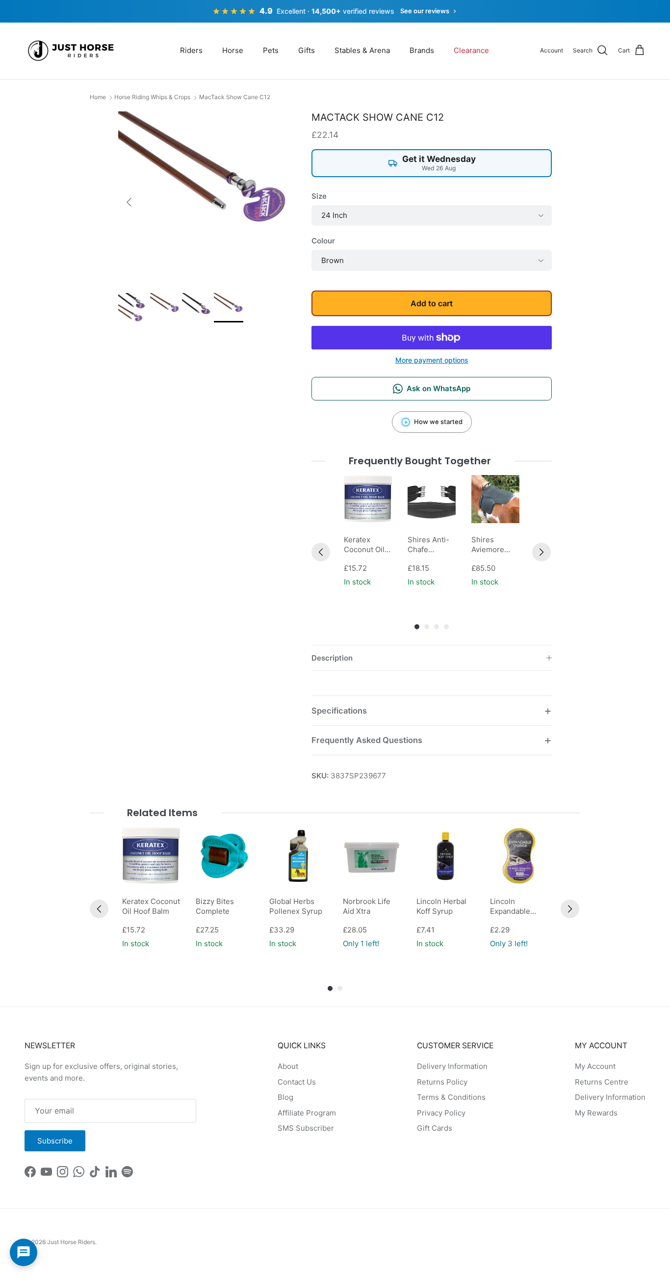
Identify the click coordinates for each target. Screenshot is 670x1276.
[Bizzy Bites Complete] (225, 856)
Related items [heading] (162, 812)
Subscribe (55, 1140)
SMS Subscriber (306, 1128)
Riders (191, 50)
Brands (422, 50)
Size (319, 196)
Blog (285, 1097)
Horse (232, 50)
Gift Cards (434, 1128)
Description (332, 658)
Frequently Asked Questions (366, 740)
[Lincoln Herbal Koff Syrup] (445, 856)
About (288, 1066)
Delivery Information (452, 1066)
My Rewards (596, 1112)
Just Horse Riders (71, 1242)
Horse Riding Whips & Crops (152, 97)
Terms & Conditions (451, 1097)
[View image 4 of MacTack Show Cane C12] (228, 307)
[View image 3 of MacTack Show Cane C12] (196, 307)
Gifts (306, 50)
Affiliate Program (307, 1112)
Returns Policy (442, 1082)
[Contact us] (23, 1252)
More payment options (431, 360)
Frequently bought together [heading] (420, 460)
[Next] (541, 552)
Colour (323, 240)
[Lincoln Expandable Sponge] (519, 856)
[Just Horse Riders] (72, 50)
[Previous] (320, 552)
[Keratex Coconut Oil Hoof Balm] (368, 499)
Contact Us (297, 1082)
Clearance (471, 50)
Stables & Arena (362, 50)
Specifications (339, 711)
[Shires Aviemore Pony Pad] (495, 499)
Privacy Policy (441, 1112)
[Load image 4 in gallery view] (204, 197)
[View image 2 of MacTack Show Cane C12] (165, 307)
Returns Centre (601, 1082)
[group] (368, 532)
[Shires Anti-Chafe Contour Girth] (432, 499)
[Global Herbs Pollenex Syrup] (298, 856)
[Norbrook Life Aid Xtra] (372, 856)
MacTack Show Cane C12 (234, 97)
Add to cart (432, 303)
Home (98, 97)
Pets (271, 50)
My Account (595, 1066)
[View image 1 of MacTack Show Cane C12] (133, 307)
